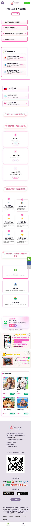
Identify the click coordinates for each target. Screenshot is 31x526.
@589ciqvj (13, 437)
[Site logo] (15, 2)
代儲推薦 (20, 509)
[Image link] (15, 427)
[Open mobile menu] (2, 2)
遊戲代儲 (26, 509)
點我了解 (13, 325)
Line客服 (27, 2)
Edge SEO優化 (9, 509)
